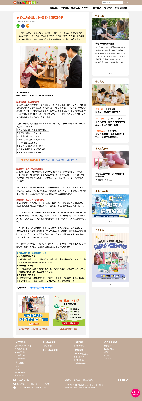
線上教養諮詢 (19, 376)
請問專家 (108, 7)
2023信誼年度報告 (21, 352)
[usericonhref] (127, 2)
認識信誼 (68, 380)
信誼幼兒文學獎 (79, 357)
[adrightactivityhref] (110, 257)
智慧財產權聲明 (88, 380)
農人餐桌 (107, 355)
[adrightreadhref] (110, 206)
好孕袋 (17, 369)
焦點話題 (54, 7)
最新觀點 (75, 7)
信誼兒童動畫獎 (79, 360)
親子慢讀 (97, 7)
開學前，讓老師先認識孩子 (107, 112)
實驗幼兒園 (48, 346)
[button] (37, 2)
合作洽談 (77, 380)
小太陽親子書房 (109, 349)
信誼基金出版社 (79, 346)
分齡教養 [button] (65, 7)
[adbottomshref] (33, 311)
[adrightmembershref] (110, 160)
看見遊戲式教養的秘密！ (69, 329)
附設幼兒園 (50, 342)
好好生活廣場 (110, 342)
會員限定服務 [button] (121, 7)
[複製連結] (27, 26)
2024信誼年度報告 (21, 355)
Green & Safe (108, 358)
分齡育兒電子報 (20, 372)
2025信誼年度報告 (21, 358)
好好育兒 (18, 366)
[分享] (18, 26)
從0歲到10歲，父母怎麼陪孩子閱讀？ (33, 329)
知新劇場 (107, 352)
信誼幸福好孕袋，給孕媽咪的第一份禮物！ (110, 175)
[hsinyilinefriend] (119, 381)
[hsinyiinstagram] (127, 381)
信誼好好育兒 (21, 384)
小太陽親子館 (108, 346)
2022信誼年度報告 (21, 349)
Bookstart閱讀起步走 (81, 354)
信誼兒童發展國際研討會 (23, 346)
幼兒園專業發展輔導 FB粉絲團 (40, 287)
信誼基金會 (20, 342)
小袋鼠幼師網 (51, 350)
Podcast (86, 7)
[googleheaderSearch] (124, 2)
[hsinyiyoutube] (123, 381)
